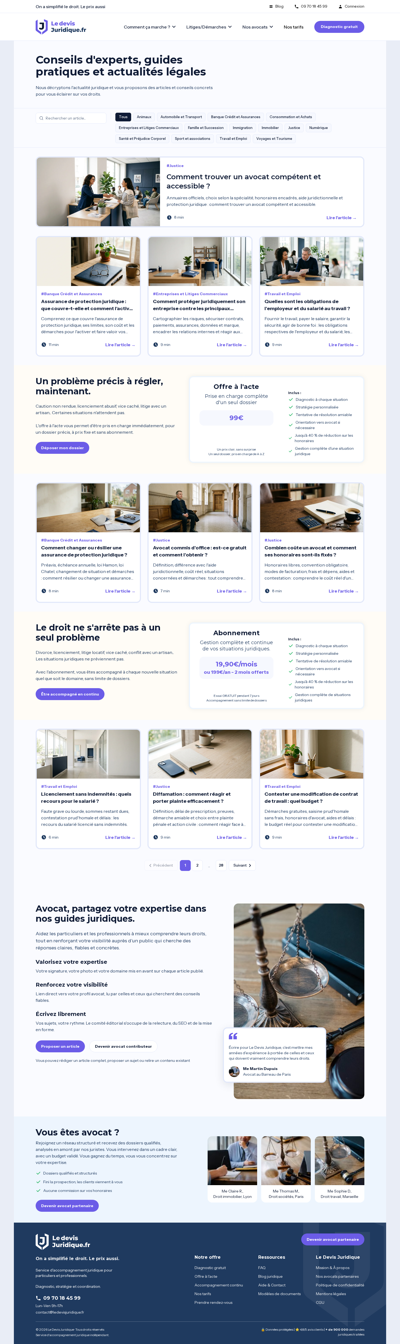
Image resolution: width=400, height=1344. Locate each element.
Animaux (144, 117)
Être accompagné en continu (70, 694)
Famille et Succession (206, 127)
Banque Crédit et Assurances (235, 117)
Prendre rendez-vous (213, 1302)
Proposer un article (60, 1046)
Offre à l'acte (206, 1276)
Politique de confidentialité (340, 1285)
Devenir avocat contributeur (123, 1046)
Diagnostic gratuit (339, 26)
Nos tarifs (293, 27)
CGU (320, 1302)
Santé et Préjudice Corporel (142, 138)
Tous (123, 117)
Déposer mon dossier (62, 447)
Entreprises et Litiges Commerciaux (149, 127)
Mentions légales (331, 1293)
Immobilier (270, 127)
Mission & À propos (332, 1267)
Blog (279, 6)
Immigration (243, 127)
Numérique (318, 127)
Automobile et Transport (181, 117)
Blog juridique (270, 1276)
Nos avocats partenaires (337, 1276)
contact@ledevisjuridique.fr (60, 1312)
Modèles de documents (279, 1293)
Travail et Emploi (233, 138)
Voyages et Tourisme (274, 138)
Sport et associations (192, 138)
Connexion (354, 6)
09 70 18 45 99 (314, 6)
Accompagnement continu (219, 1285)
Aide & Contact (271, 1285)
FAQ (262, 1267)
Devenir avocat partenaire (67, 1205)
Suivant (240, 865)
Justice (294, 127)
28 (221, 865)
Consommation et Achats (291, 117)
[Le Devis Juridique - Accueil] (61, 26)
